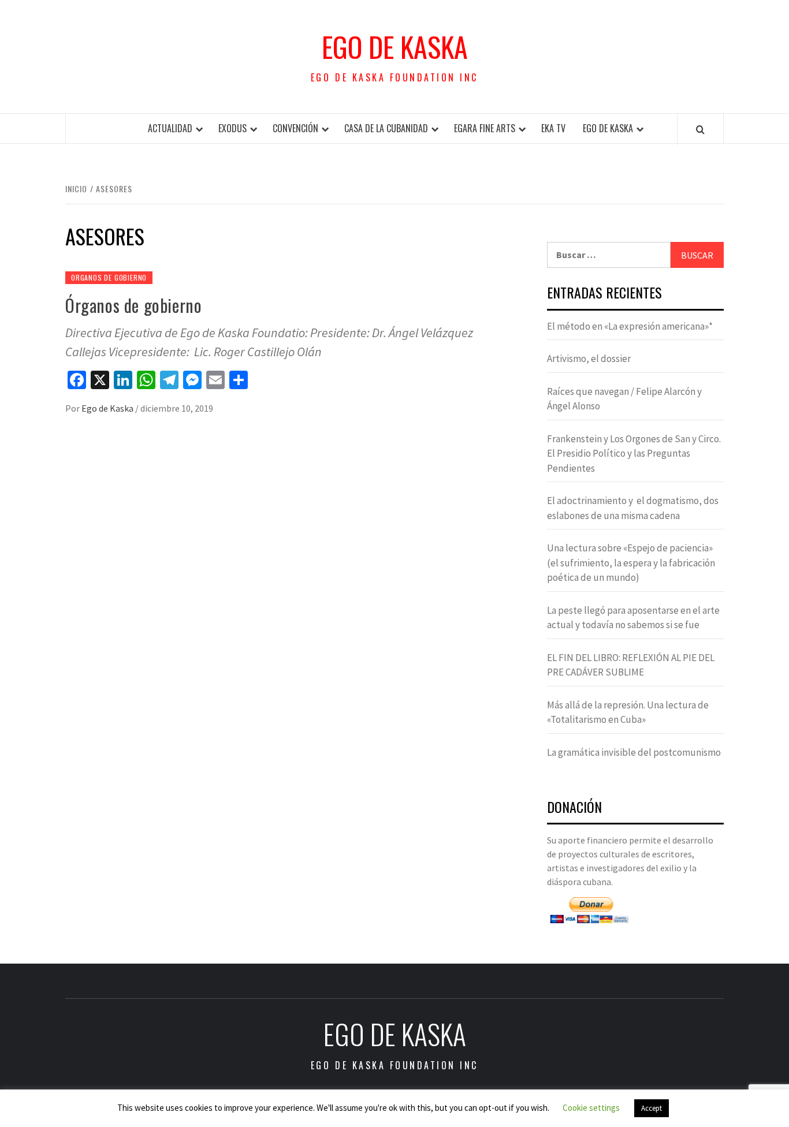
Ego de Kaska (395, 47)
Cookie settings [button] (591, 1107)
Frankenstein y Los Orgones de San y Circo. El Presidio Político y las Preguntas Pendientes (634, 453)
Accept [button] (651, 1108)
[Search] (700, 129)
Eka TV (553, 128)
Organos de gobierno (109, 277)
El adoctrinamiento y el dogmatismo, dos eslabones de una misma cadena (633, 508)
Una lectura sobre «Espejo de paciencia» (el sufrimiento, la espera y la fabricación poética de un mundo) (631, 563)
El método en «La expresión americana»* (630, 326)
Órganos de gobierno (133, 305)
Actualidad (170, 128)
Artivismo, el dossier (589, 358)
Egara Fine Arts (484, 128)
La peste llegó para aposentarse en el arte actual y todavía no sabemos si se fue (633, 618)
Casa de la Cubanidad (386, 128)
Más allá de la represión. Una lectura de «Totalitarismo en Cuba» (628, 712)
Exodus (232, 128)
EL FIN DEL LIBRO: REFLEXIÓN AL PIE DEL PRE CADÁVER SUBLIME (630, 665)
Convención (295, 128)
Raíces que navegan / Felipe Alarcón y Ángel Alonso (624, 399)
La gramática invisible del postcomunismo (634, 752)
